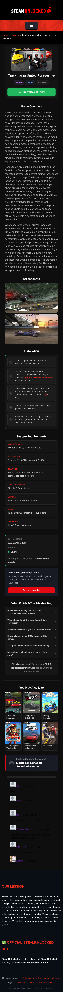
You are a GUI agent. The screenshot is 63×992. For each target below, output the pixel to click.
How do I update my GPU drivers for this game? (27, 637)
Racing (15, 35)
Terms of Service (37, 982)
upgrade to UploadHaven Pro (38, 377)
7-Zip (44, 394)
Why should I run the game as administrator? (29, 629)
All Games (26, 977)
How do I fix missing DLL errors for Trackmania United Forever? (24, 612)
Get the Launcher (31, 590)
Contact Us (51, 982)
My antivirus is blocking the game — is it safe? (27, 653)
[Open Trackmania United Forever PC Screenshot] (31, 298)
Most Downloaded (41, 977)
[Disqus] (31, 822)
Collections (56, 977)
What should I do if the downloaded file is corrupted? (27, 621)
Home (5, 35)
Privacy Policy (22, 982)
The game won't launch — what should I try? (28, 645)
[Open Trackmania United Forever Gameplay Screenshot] (31, 329)
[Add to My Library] (54, 76)
